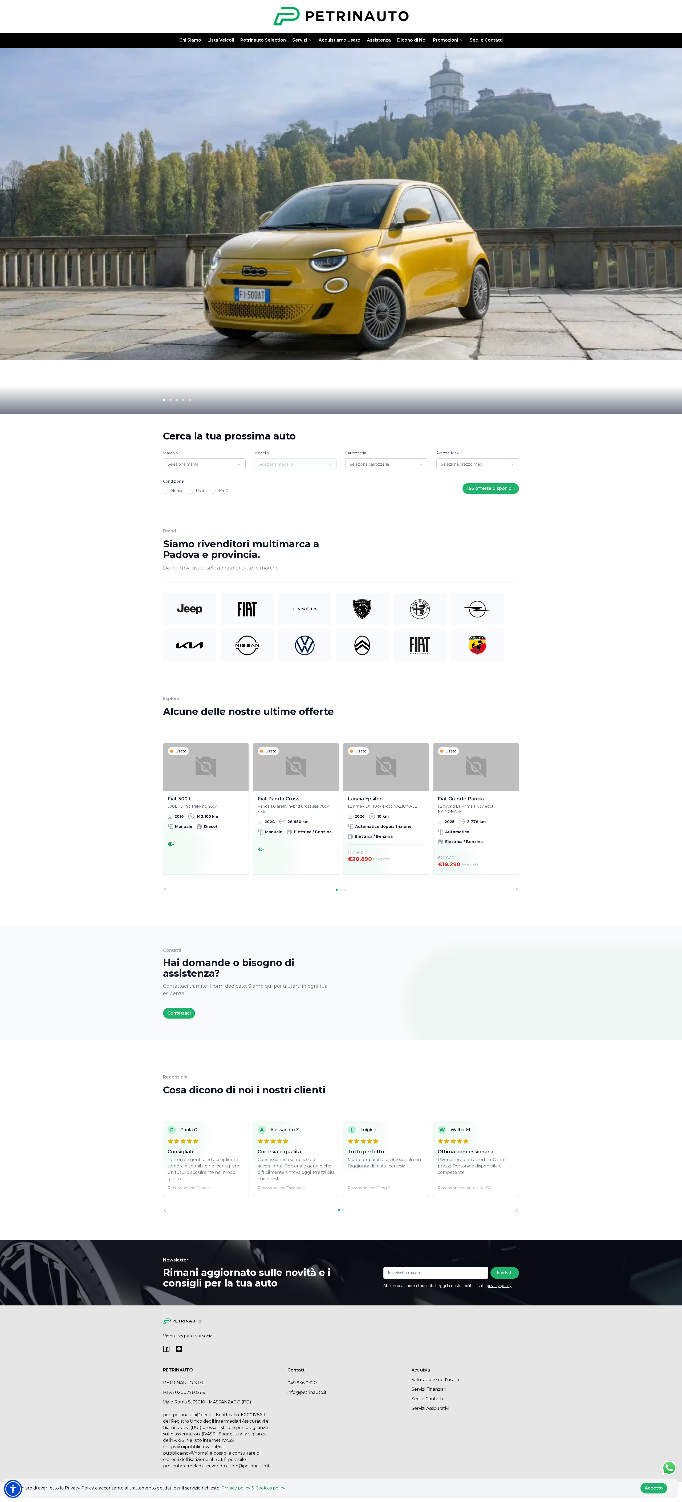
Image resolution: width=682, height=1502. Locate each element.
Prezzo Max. (447, 453)
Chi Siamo (190, 40)
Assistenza (379, 40)
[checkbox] (165, 491)
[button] (13, 1489)
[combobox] (204, 464)
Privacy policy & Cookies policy (253, 1488)
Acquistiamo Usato (339, 40)
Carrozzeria (355, 453)
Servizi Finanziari (429, 1389)
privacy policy (499, 1285)
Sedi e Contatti (486, 40)
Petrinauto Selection (263, 40)
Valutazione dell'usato (435, 1379)
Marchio (170, 453)
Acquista (421, 1370)
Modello (261, 453)
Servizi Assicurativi (430, 1408)
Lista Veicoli (221, 40)
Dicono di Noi (412, 40)
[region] (341, 817)
